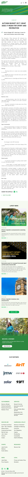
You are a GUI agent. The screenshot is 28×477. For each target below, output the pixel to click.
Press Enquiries (5, 462)
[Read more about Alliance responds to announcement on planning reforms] (14, 217)
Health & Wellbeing (18, 437)
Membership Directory (6, 408)
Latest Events (4, 447)
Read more (3, 238)
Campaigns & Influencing (19, 426)
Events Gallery (4, 451)
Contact (3, 437)
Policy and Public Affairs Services (19, 409)
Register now (7, 346)
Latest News (4, 460)
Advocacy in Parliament (19, 424)
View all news (14, 312)
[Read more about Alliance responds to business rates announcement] (14, 286)
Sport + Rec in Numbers (6, 426)
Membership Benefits (6, 406)
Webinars (3, 449)
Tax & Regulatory (18, 430)
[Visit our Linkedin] (7, 468)
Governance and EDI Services (18, 406)
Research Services (18, 404)
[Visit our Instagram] (2, 468)
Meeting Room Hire (18, 412)
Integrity (16, 432)
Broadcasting (17, 434)
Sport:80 (3, 474)
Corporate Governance (6, 430)
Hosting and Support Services (18, 414)
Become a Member (5, 404)
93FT (15, 473)
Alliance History (4, 428)
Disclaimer (16, 462)
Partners (3, 436)
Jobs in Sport (4, 434)
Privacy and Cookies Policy (20, 460)
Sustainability (17, 436)
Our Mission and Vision (6, 424)
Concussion (16, 428)
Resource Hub (17, 447)
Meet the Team (4, 432)
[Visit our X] (5, 468)
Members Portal (5, 409)
